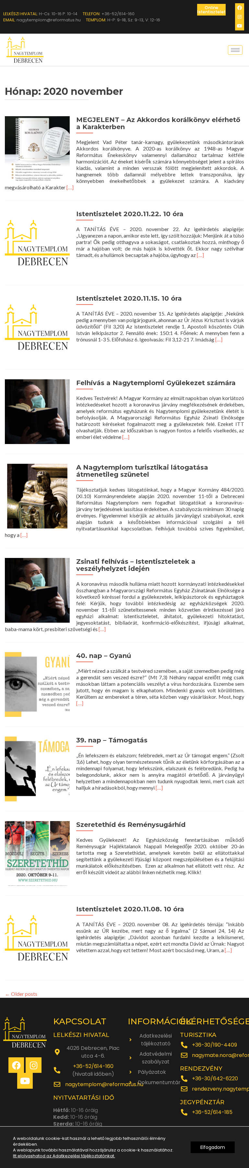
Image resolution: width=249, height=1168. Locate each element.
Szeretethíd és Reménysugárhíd (130, 825)
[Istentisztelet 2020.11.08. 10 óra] (37, 937)
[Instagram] (239, 16)
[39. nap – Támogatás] (37, 768)
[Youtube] (239, 25)
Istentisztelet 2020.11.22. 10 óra (130, 214)
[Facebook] (239, 7)
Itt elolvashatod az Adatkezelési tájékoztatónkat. (64, 1156)
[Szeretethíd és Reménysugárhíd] (37, 853)
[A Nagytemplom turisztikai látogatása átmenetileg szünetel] (37, 495)
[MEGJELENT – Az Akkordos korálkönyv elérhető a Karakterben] (37, 148)
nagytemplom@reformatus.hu (104, 1084)
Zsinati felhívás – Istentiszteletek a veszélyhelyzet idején (136, 565)
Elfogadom (212, 1147)
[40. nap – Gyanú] (37, 684)
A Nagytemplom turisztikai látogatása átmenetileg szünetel (142, 470)
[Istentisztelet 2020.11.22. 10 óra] (37, 242)
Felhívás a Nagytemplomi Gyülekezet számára (156, 383)
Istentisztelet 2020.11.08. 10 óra (130, 909)
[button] (211, 10)
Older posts (21, 994)
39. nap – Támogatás (112, 740)
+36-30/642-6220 (215, 1078)
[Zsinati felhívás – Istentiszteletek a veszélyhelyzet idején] (37, 589)
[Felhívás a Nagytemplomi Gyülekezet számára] (37, 411)
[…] (70, 187)
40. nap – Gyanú (103, 656)
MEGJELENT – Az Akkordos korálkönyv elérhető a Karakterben (158, 123)
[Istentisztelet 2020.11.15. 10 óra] (37, 326)
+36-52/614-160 (93, 1066)
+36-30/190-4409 (214, 1045)
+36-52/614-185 (212, 1112)
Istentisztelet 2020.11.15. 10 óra (129, 298)
